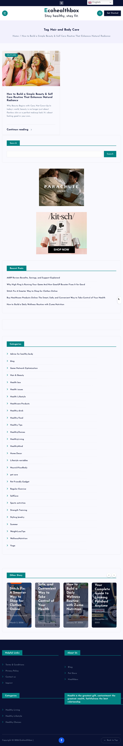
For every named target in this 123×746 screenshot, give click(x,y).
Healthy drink (16, 411)
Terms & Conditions (15, 665)
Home (16, 36)
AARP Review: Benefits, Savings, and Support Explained (33, 278)
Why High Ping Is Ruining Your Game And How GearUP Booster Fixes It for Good (46, 285)
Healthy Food (16, 418)
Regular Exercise (18, 489)
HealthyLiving (17, 439)
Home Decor (16, 453)
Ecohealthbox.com (18, 616)
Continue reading (18, 129)
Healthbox (73, 679)
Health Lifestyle (18, 397)
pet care (14, 475)
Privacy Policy (12, 671)
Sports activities (18, 503)
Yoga (12, 546)
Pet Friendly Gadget (19, 482)
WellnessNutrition (18, 539)
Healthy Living (13, 710)
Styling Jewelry (17, 517)
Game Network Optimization (24, 368)
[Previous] (109, 575)
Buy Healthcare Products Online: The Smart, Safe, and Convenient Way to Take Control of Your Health (56, 298)
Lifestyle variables (19, 460)
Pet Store (72, 673)
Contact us (11, 677)
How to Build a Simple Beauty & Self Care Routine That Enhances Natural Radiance (66, 36)
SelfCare (11, 55)
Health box (15, 382)
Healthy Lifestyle (14, 716)
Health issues (16, 390)
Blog (70, 667)
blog (12, 361)
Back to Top (112, 740)
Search (13, 143)
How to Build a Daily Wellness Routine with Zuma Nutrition (35, 304)
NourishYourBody (18, 468)
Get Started (112, 13)
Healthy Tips (16, 425)
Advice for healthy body (21, 354)
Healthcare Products (20, 404)
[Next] (114, 575)
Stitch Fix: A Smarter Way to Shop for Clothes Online (32, 291)
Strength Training (18, 510)
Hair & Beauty (17, 375)
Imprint (9, 683)
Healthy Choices (13, 722)
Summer (14, 524)
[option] (19, 605)
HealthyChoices (17, 432)
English (96, 2)
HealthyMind (16, 446)
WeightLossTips (18, 531)
